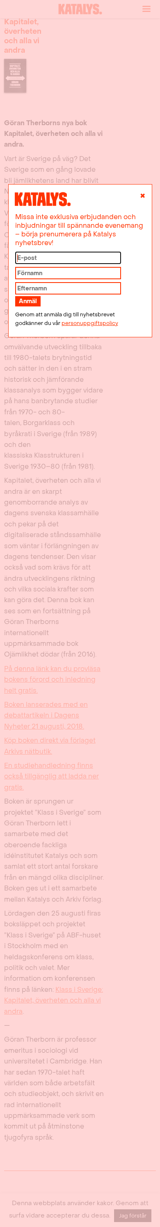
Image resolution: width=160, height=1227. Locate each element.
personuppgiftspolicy (90, 323)
